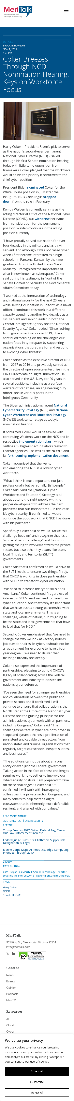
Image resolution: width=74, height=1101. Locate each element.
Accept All (37, 1071)
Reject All (37, 1092)
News (10, 975)
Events (10, 981)
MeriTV (11, 1000)
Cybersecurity (33, 820)
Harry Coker (10, 887)
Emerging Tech (12, 820)
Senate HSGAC (12, 895)
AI (7, 1019)
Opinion (11, 987)
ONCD (6, 891)
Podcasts (12, 994)
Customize (37, 1082)
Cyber (10, 1031)
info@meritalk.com (18, 947)
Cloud (10, 1025)
